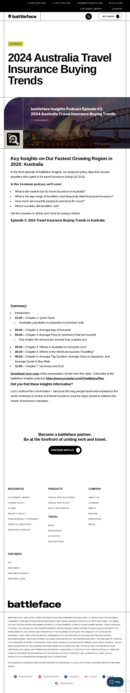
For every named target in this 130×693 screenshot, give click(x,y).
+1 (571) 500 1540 (61, 3)
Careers (93, 503)
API (9, 563)
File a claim (116, 3)
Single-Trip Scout (59, 503)
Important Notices (19, 530)
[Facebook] (104, 606)
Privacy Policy (17, 514)
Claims (12, 508)
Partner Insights (18, 573)
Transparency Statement (23, 519)
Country (117, 9)
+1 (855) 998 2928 (36, 3)
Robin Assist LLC (66, 663)
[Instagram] (112, 606)
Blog (51, 525)
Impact (92, 508)
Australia (16, 44)
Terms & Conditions (20, 524)
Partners (14, 568)
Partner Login (16, 579)
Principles (94, 519)
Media (91, 524)
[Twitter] (108, 606)
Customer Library (91, 9)
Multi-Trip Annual (59, 508)
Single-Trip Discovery (61, 497)
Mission (93, 514)
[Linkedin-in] (120, 606)
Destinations (56, 541)
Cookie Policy (16, 503)
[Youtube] (116, 606)
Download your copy (25, 373)
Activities (54, 536)
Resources (55, 531)
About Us (93, 497)
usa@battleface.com (90, 3)
